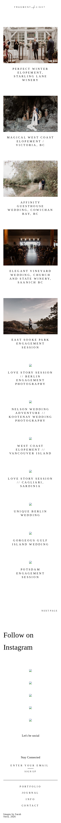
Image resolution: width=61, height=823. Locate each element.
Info (30, 799)
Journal (30, 793)
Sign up (30, 771)
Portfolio (30, 786)
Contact (30, 805)
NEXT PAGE (50, 611)
